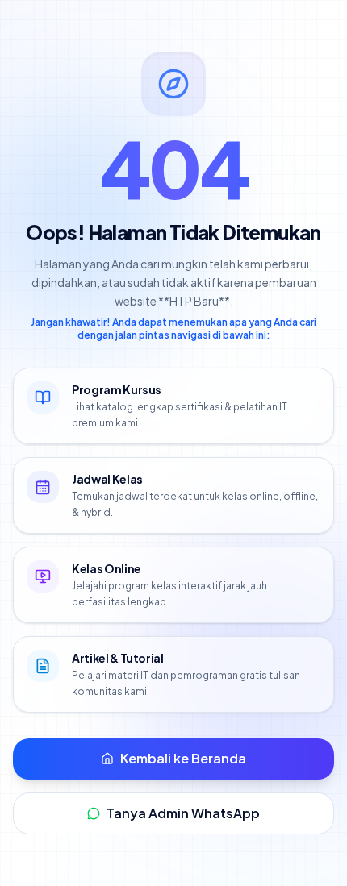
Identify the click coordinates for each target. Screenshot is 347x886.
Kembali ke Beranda (183, 758)
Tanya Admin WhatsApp (183, 813)
